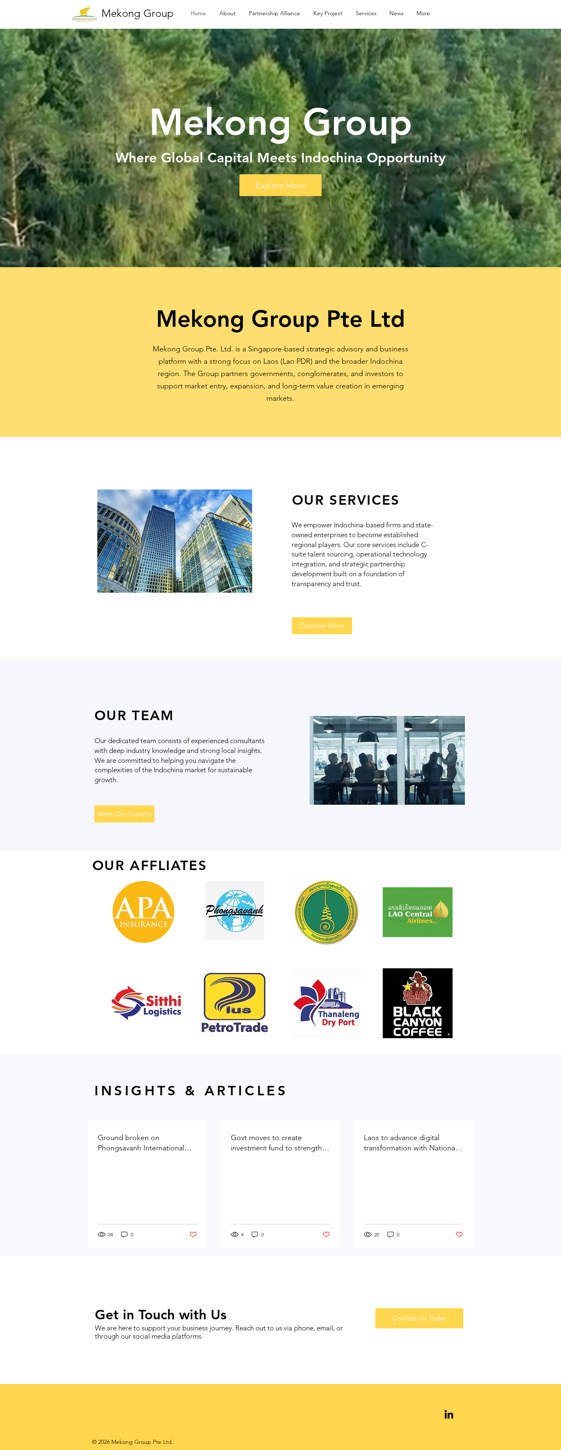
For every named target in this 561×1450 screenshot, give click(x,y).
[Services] (174, 540)
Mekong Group (137, 13)
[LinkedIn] (449, 1414)
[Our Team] (387, 760)
